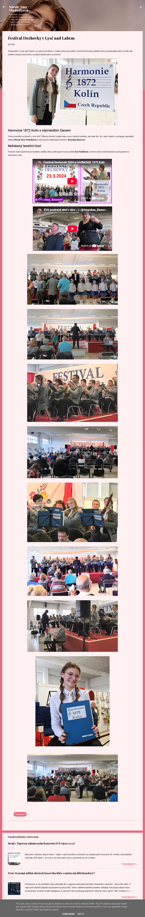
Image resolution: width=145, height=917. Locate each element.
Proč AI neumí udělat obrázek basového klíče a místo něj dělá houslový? (51, 873)
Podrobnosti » (129, 864)
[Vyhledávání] (141, 7)
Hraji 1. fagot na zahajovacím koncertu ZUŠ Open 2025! (41, 843)
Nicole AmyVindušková (18, 8)
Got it (80, 914)
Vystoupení (20, 814)
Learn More (68, 914)
